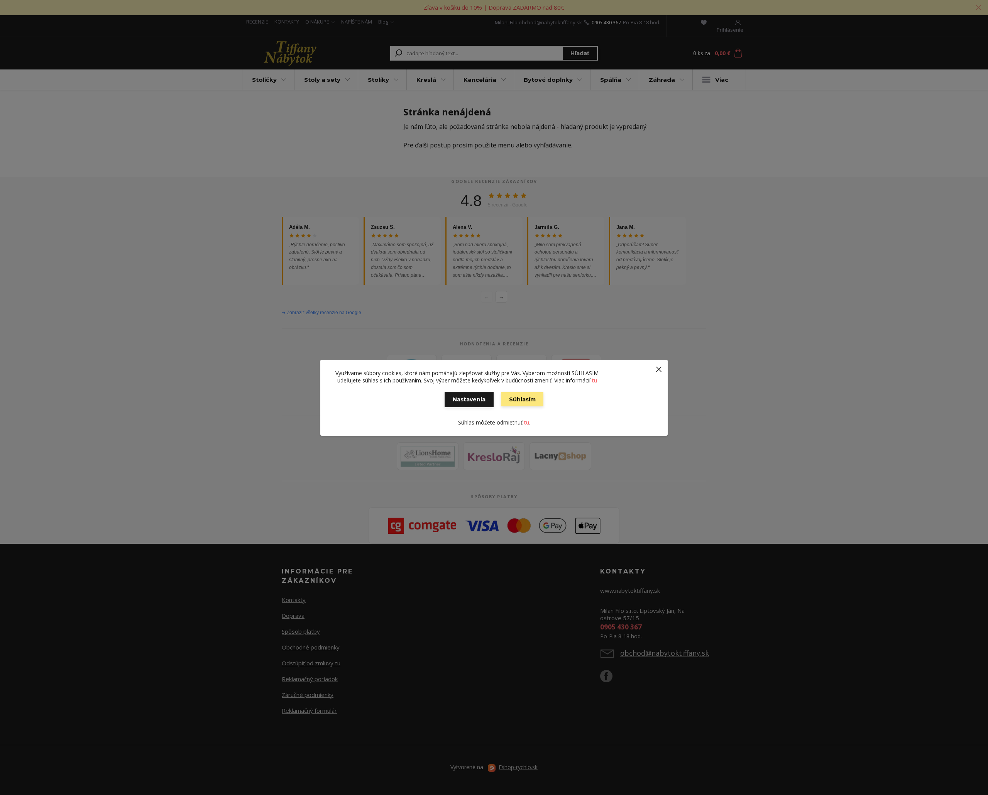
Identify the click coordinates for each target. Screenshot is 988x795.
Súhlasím (522, 399)
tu (594, 380)
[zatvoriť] (659, 367)
